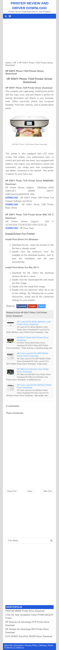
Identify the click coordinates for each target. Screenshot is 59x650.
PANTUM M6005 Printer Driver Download (24, 611)
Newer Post (12, 491)
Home (8, 63)
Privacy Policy (31, 645)
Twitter (42, 306)
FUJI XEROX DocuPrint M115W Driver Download (28, 636)
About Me (8, 645)
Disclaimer (19, 645)
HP (14, 63)
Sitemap (42, 645)
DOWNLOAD (11, 197)
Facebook (22, 306)
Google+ (33, 306)
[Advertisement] (30, 39)
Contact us (19, 648)
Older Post (47, 491)
